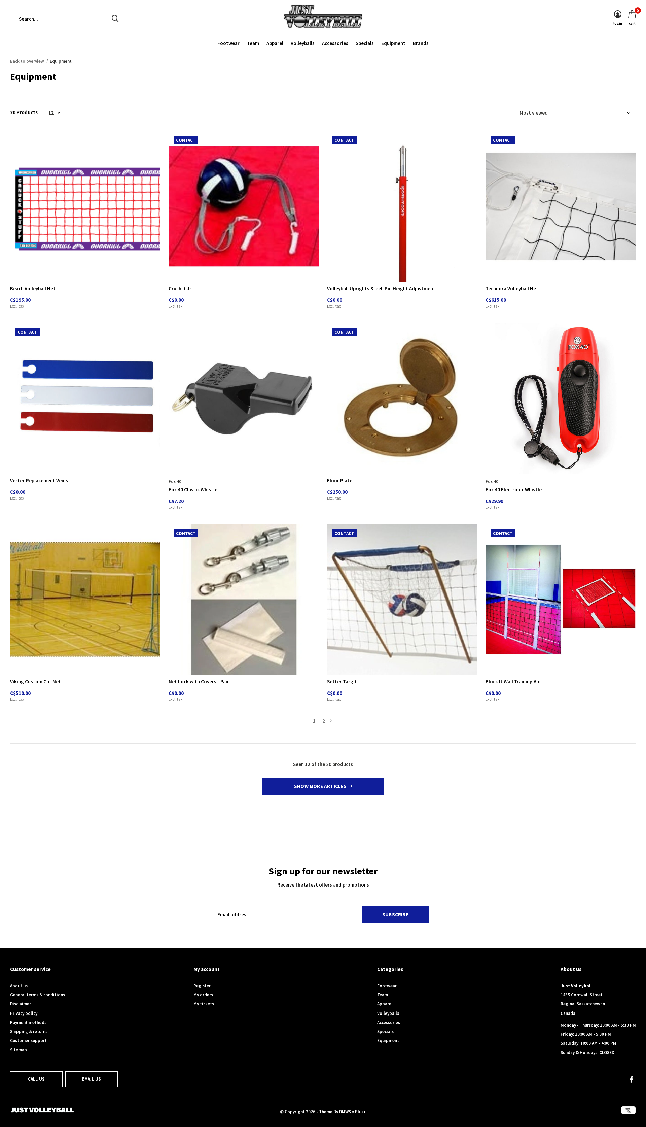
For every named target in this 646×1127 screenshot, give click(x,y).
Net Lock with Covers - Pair (199, 681)
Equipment (393, 43)
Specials (365, 43)
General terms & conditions (37, 995)
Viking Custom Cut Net (35, 681)
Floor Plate (339, 480)
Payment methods (28, 1022)
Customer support (28, 1040)
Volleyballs (303, 43)
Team (253, 43)
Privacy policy (23, 1013)
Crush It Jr (180, 288)
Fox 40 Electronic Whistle (514, 489)
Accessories (335, 43)
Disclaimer (20, 1004)
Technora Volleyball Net (512, 288)
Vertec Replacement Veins (39, 480)
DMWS (345, 1112)
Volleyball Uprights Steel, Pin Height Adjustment (381, 288)
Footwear (228, 43)
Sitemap (18, 1050)
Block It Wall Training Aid (513, 681)
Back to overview (27, 61)
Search (115, 18)
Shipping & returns (28, 1031)
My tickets (203, 1004)
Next (330, 721)
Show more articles (321, 786)
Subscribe (395, 914)
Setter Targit (342, 681)
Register (202, 986)
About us (19, 986)
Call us (36, 1079)
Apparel (274, 43)
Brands (421, 43)
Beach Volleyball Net (33, 288)
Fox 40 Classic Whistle (193, 489)
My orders (203, 995)
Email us (91, 1079)
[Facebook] (631, 1079)
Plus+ (360, 1112)
